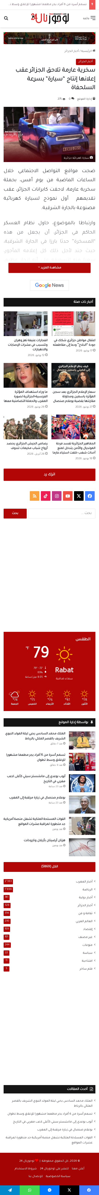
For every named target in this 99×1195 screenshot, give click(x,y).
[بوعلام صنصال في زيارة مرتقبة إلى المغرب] (82, 805)
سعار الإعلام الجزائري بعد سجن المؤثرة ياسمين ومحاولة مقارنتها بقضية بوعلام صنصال (74, 397)
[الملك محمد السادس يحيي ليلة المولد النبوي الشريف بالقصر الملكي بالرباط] (82, 740)
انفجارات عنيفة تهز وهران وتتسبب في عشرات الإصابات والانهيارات (28, 345)
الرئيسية (87, 51)
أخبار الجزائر (72, 51)
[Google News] (49, 285)
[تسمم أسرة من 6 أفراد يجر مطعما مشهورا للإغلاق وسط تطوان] (82, 762)
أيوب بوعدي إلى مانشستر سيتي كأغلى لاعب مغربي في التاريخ (53, 1122)
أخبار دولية (86, 897)
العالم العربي (84, 921)
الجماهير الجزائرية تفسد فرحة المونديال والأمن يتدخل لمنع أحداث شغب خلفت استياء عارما (74, 448)
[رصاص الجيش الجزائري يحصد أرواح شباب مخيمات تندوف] (26, 427)
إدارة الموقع (84, 99)
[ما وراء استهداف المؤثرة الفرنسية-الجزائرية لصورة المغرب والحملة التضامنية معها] (26, 375)
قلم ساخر (86, 969)
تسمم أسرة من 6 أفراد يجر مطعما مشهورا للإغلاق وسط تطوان (45, 4)
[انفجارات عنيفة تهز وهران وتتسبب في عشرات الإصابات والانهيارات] (26, 323)
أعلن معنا (78, 1169)
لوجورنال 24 (26, 1161)
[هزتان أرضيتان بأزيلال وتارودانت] (82, 847)
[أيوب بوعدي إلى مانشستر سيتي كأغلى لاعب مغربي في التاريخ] (82, 783)
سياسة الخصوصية (58, 1176)
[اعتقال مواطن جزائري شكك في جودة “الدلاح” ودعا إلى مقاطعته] (73, 323)
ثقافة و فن (85, 913)
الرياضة (88, 890)
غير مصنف (85, 937)
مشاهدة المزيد (50, 268)
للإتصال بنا (36, 1176)
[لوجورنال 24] (49, 18)
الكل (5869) (49, 867)
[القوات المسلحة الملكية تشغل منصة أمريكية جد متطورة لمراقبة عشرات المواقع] (82, 826)
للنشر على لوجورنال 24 (54, 1169)
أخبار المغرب (84, 882)
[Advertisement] (49, 575)
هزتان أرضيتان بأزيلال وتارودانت (44, 840)
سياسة (88, 953)
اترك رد (49, 475)
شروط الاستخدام (26, 1169)
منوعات (87, 945)
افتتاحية (87, 961)
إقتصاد (88, 929)
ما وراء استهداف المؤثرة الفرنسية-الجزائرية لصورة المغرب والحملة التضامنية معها (26, 397)
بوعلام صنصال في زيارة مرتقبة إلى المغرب (37, 798)
